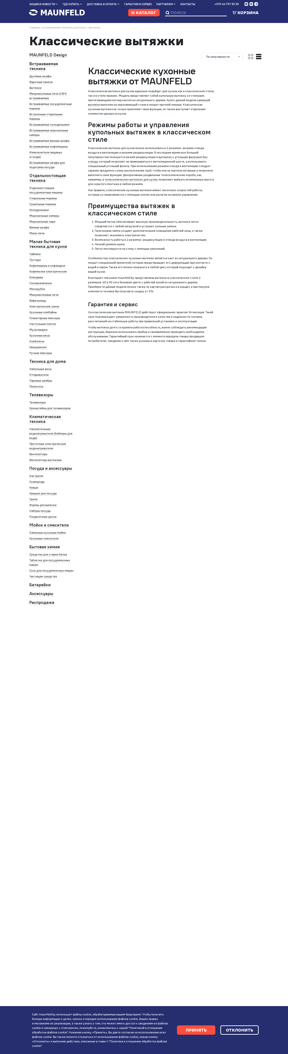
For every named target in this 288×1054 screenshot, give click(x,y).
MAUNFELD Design (48, 54)
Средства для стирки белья (48, 554)
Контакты (187, 4)
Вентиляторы (38, 454)
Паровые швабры (40, 380)
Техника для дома (47, 361)
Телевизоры (41, 394)
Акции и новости (42, 4)
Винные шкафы (39, 227)
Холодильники (39, 210)
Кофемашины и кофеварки (47, 265)
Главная (34, 27)
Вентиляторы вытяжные (45, 460)
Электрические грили (44, 306)
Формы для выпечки (42, 505)
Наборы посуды (40, 511)
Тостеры (35, 260)
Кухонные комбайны (43, 312)
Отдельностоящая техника (47, 178)
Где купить (71, 4)
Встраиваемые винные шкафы (49, 141)
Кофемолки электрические (48, 271)
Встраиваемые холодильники (49, 124)
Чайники (35, 254)
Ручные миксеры (40, 353)
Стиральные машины (43, 198)
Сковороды (36, 482)
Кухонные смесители (43, 538)
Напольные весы (40, 369)
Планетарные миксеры (44, 318)
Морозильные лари (42, 221)
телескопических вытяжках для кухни (131, 179)
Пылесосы (36, 386)
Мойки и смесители (49, 525)
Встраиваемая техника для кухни (64, 27)
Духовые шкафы (40, 76)
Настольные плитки (42, 324)
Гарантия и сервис (138, 4)
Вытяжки (94, 27)
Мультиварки (38, 330)
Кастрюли (36, 476)
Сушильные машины (42, 204)
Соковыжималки (40, 283)
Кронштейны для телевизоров (49, 408)
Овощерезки (37, 347)
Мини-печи (36, 233)
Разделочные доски (42, 517)
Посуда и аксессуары (50, 468)
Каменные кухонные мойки (47, 532)
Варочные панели (41, 82)
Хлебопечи (36, 341)
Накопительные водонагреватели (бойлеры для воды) (50, 433)
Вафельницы (37, 300)
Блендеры (36, 277)
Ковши (33, 487)
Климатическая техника (45, 419)
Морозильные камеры (44, 216)
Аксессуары (41, 593)
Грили (33, 499)
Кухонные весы (39, 335)
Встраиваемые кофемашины (48, 146)
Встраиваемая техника (43, 66)
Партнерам (164, 4)
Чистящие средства (43, 576)
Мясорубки (37, 289)
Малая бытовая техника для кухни (48, 244)
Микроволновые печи (43, 295)
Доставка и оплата (102, 4)
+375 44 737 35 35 (226, 4)
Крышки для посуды (43, 493)
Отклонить (239, 1030)
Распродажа (41, 602)
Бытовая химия (44, 546)
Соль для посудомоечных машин (51, 570)
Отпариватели (39, 375)
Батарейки (40, 584)
